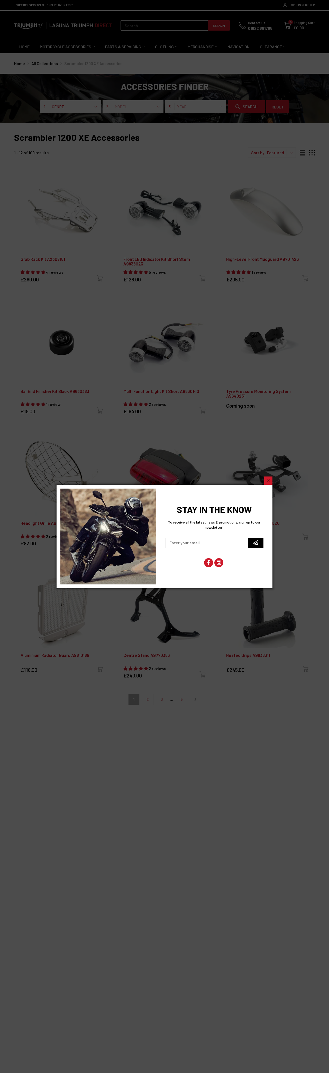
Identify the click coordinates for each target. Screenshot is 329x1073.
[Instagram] (218, 562)
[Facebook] (208, 562)
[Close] (268, 480)
